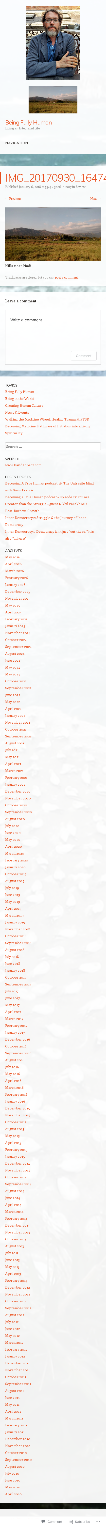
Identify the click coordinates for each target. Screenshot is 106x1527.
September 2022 (18, 688)
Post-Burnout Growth (22, 510)
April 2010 (13, 1494)
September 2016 (18, 1053)
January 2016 (15, 1101)
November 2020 (18, 798)
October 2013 (15, 1239)
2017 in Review (75, 187)
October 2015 (15, 1122)
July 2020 (12, 825)
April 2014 (13, 1204)
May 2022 (12, 701)
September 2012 (18, 1308)
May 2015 (12, 1135)
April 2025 (13, 612)
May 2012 (12, 1335)
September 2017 (18, 984)
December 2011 (17, 1363)
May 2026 (12, 557)
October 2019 (16, 874)
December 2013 (17, 1225)
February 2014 (16, 1218)
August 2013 (14, 1246)
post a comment (66, 277)
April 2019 (13, 908)
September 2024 (18, 646)
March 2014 (14, 1211)
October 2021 (15, 729)
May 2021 (12, 756)
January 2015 (15, 1156)
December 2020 (18, 791)
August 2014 (14, 1190)
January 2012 (15, 1356)
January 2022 (15, 715)
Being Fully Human (28, 122)
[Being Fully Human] (53, 43)
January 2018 (15, 970)
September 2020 (18, 812)
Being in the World (19, 398)
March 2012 (14, 1342)
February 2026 (16, 577)
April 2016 (13, 1080)
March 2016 (14, 1087)
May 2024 (12, 667)
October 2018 (16, 936)
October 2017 (15, 977)
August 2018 (14, 949)
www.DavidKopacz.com (23, 465)
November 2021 (17, 722)
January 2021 (15, 784)
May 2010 (12, 1487)
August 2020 (15, 818)
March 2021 (14, 770)
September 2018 (18, 942)
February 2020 (16, 860)
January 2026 (15, 584)
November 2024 (17, 632)
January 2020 (15, 867)
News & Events (17, 412)
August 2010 (15, 1466)
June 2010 (12, 1480)
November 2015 (17, 1115)
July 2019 (12, 887)
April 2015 (13, 1142)
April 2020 (13, 846)
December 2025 (17, 591)
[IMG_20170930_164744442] (53, 259)
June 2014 (12, 1197)
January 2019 (15, 922)
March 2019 (14, 915)
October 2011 (15, 1376)
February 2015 (16, 1149)
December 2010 (17, 1438)
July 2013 (11, 1252)
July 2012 (12, 1321)
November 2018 (17, 929)
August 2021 (14, 743)
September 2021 (18, 736)
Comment (83, 356)
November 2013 (17, 1232)
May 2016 (12, 1073)
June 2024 (12, 660)
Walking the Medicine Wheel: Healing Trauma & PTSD (47, 419)
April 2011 (13, 1411)
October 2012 (15, 1301)
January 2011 (15, 1432)
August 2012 (14, 1314)
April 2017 (13, 1011)
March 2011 (14, 1418)
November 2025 (17, 598)
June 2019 (12, 894)
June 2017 (12, 998)
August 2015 (14, 1128)
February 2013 (16, 1280)
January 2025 (15, 625)
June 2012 (12, 1328)
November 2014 (17, 1170)
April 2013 (13, 1273)
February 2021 (16, 777)
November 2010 (18, 1445)
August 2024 (14, 653)
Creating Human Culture (24, 405)
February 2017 (16, 1025)
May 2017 (12, 1004)
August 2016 (14, 1060)
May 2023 (12, 674)
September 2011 (18, 1383)
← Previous (13, 198)
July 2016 (12, 1066)
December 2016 (17, 1039)
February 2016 (16, 1094)
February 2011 (16, 1425)
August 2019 (14, 880)
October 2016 (16, 1046)
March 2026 (14, 570)
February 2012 (16, 1349)
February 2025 (16, 619)
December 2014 (17, 1163)
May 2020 (12, 839)
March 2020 (14, 853)
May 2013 (12, 1266)
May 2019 (12, 901)
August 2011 (14, 1390)
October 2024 (16, 639)
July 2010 (12, 1473)
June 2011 (12, 1397)
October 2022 (16, 681)
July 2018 (12, 956)
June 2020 (13, 832)
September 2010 (18, 1459)
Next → (95, 198)
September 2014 (18, 1184)
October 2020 (16, 805)
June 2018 (12, 963)
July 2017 (12, 991)
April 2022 (13, 708)
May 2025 (12, 605)
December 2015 (17, 1108)
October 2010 (16, 1452)
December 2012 (17, 1287)
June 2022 (12, 694)
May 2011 (12, 1404)
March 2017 (14, 1018)
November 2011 (17, 1370)
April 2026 (13, 563)
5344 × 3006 (53, 187)
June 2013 (12, 1259)
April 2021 (13, 763)
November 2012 (17, 1294)
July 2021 (12, 750)
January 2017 (15, 1032)
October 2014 (15, 1177)
